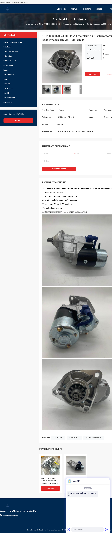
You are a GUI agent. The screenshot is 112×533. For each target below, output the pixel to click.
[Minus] (106, 481)
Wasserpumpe (9, 74)
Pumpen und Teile (10, 61)
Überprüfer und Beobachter (13, 42)
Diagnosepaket (9, 102)
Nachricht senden (59, 169)
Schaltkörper (8, 56)
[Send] (106, 529)
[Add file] (68, 529)
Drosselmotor (8, 65)
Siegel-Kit (7, 93)
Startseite (28, 24)
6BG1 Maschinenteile (93, 438)
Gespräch (18, 120)
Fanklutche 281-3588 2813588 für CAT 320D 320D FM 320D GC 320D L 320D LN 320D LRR (50, 481)
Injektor (6, 70)
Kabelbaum (7, 47)
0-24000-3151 (74, 438)
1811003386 (58, 438)
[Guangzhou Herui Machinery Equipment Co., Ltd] (7, 9)
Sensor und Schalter (11, 51)
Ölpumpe (7, 79)
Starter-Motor (39, 24)
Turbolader (7, 84)
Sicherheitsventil (9, 98)
